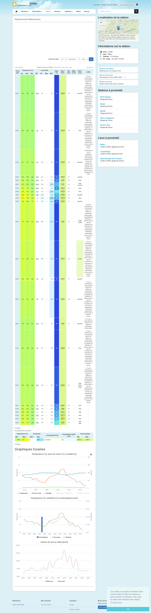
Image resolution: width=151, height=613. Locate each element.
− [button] (101, 25)
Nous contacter (103, 607)
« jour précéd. (19, 67)
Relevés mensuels (112, 76)
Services (87, 11)
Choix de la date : (53, 59)
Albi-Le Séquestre (107, 119)
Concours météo (46, 605)
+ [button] (101, 22)
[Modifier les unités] (137, 4)
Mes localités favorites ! (128, 5)
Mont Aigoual (106, 98)
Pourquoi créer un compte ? (109, 5)
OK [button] (128, 609)
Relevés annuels (111, 83)
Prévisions (24, 11)
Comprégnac (111, 153)
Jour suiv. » (90, 67)
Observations (36, 11)
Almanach (68, 11)
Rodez (106, 105)
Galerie (78, 11)
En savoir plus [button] (116, 602)
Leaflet (100, 35)
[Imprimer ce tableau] (70, 67)
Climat (48, 11)
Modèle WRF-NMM (18, 605)
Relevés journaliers (110, 70)
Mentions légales (75, 609)
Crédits (72, 605)
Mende (106, 112)
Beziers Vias (106, 126)
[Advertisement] (54, 39)
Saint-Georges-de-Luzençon (112, 160)
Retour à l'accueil (25, 4)
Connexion (96, 5)
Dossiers (57, 11)
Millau (112, 146)
